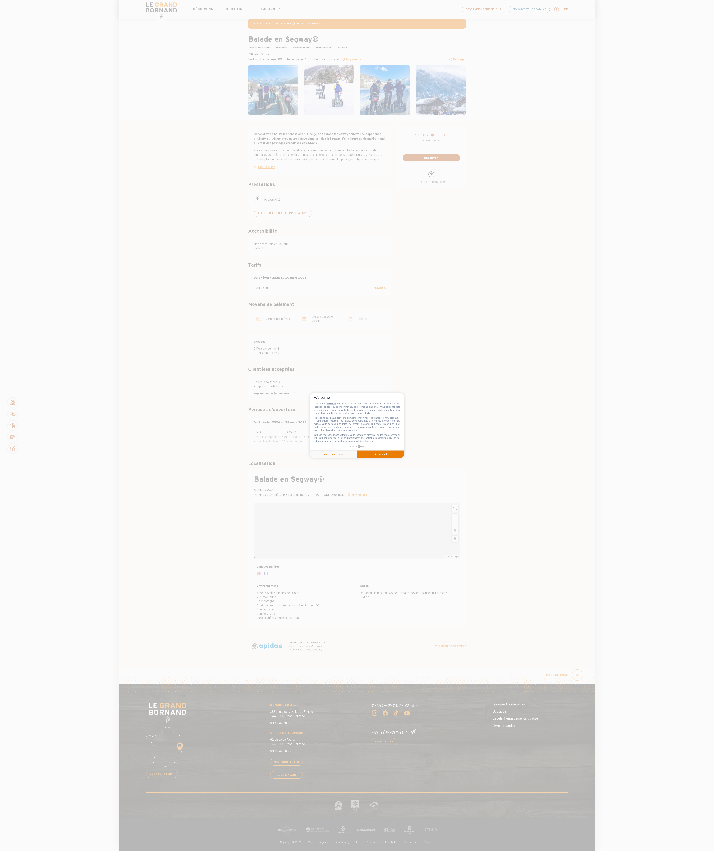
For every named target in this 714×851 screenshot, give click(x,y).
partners (331, 403)
